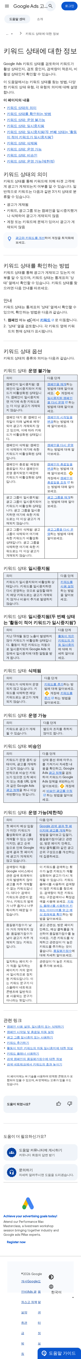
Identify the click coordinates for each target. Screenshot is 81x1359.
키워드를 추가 (54, 684)
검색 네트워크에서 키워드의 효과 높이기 (34, 1064)
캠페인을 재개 (57, 384)
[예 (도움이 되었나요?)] (58, 1104)
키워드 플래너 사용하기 (23, 1054)
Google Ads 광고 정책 (32, 1291)
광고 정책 (12, 790)
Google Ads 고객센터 (31, 6)
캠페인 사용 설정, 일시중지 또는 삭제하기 (35, 1027)
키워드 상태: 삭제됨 (22, 143)
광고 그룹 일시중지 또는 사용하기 (30, 1037)
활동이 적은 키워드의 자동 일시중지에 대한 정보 (40, 1048)
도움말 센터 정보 (39, 1312)
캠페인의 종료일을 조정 (60, 480)
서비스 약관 (25, 1302)
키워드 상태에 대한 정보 (42, 34)
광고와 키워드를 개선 (30, 238)
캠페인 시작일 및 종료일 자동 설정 (30, 1032)
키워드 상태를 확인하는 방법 (29, 114)
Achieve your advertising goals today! (30, 1216)
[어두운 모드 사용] (51, 1277)
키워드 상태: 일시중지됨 (25, 126)
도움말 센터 (17, 19)
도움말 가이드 (62, 1353)
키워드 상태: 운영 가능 (24, 149)
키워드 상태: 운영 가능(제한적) (30, 161)
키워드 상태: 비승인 (22, 155)
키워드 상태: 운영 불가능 (26, 120)
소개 (40, 19)
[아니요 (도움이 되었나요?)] (69, 1104)
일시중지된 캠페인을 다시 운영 (60, 400)
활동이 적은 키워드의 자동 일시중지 (66, 640)
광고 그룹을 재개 (58, 497)
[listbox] (62, 1292)
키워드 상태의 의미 (22, 108)
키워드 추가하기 (18, 1043)
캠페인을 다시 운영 (60, 445)
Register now (16, 1242)
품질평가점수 (62, 951)
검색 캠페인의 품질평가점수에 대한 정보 (34, 1059)
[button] (7, 6)
